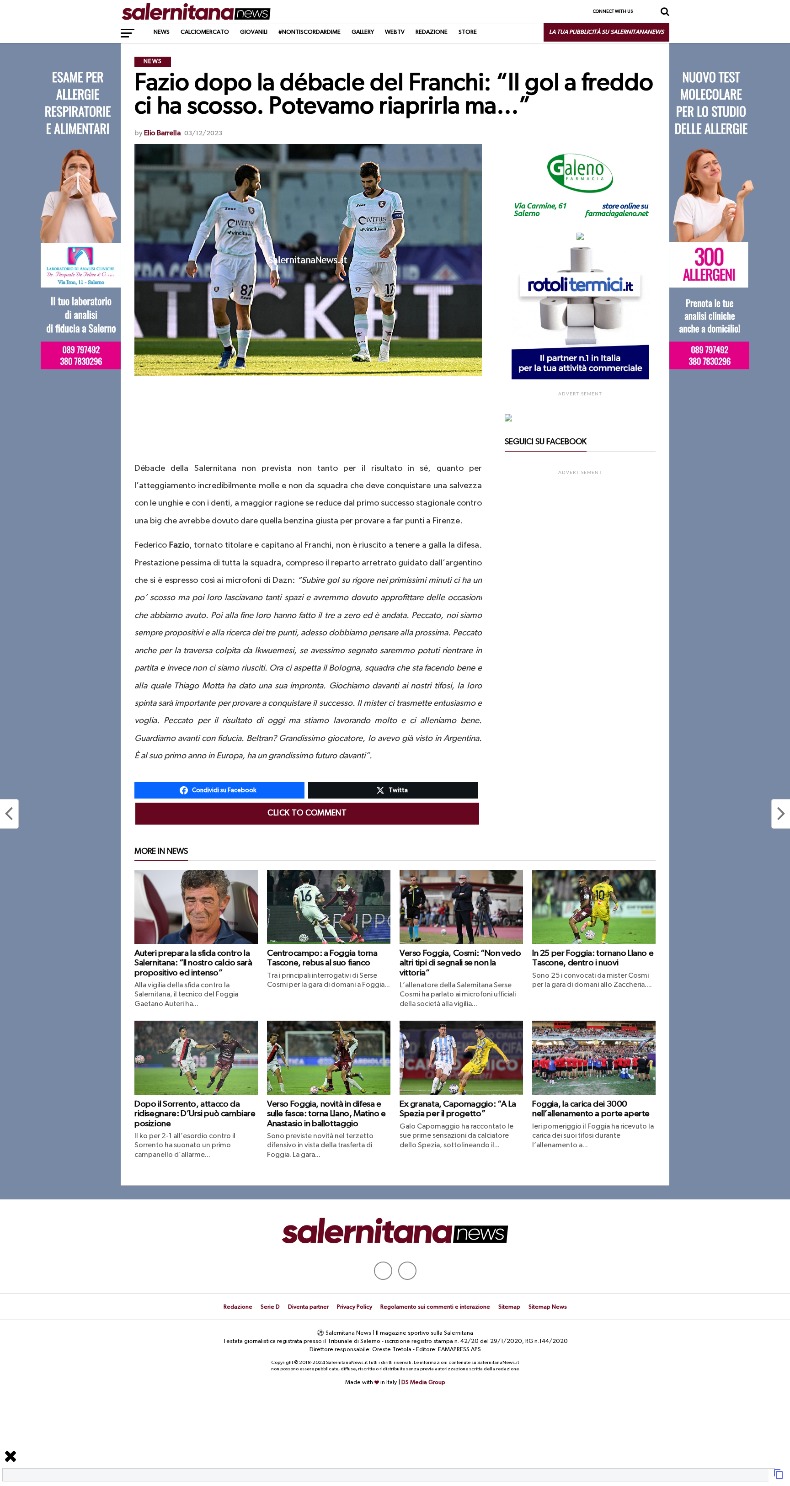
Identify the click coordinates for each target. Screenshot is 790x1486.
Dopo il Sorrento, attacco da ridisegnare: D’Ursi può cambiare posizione (195, 1114)
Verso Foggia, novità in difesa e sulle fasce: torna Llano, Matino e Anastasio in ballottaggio (326, 1114)
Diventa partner (308, 1307)
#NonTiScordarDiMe (309, 32)
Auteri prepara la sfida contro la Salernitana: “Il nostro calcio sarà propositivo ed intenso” (193, 963)
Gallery (363, 32)
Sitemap (509, 1307)
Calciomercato (205, 32)
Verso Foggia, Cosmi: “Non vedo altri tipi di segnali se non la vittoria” (460, 963)
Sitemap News (547, 1307)
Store (468, 32)
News (162, 32)
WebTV (395, 32)
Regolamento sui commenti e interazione (435, 1307)
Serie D (270, 1307)
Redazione (432, 32)
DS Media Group (423, 1382)
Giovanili (253, 32)
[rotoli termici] (580, 377)
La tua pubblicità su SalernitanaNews (606, 32)
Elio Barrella (162, 133)
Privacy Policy (354, 1307)
